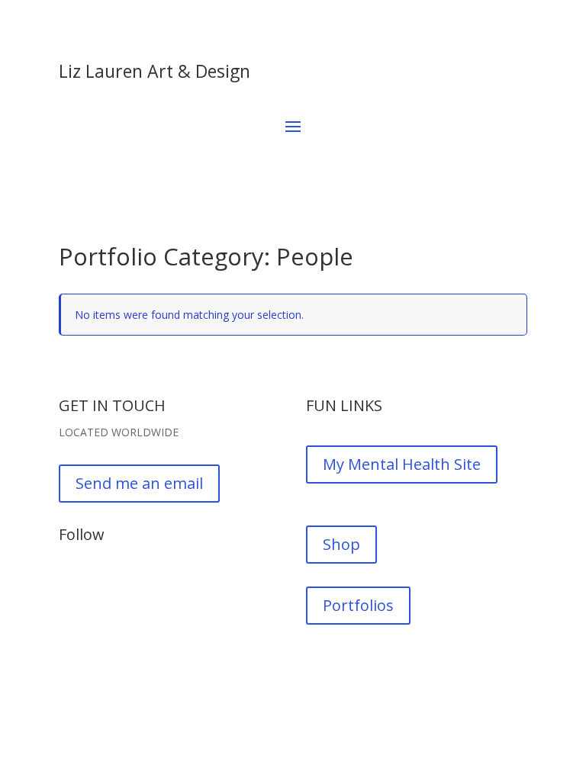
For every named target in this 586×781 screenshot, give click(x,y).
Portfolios (358, 605)
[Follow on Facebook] (71, 586)
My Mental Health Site (402, 464)
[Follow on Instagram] (101, 586)
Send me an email (139, 483)
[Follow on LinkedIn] (132, 586)
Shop (341, 544)
